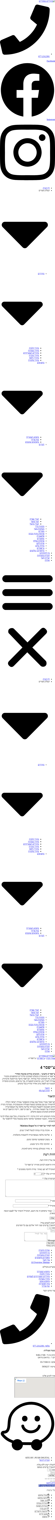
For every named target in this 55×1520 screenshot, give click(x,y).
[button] (27, 620)
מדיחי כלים (39, 546)
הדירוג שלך (49, 1174)
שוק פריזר (35, 439)
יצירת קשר (45, 558)
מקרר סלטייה (33, 360)
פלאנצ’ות (40, 536)
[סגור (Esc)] (46, 1478)
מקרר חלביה (34, 348)
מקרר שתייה (34, 355)
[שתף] (49, 1478)
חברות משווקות (43, 555)
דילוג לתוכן (50, 1483)
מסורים (41, 531)
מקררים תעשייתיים (31, 353)
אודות (47, 560)
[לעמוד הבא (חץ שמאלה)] (51, 1481)
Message (51, 1240)
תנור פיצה (35, 521)
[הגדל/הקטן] (54, 1478)
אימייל (51, 1206)
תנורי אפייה (34, 519)
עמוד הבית (50, 1058)
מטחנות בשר (39, 529)
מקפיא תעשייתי (32, 437)
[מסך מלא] (51, 1478)
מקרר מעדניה (33, 350)
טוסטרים (40, 538)
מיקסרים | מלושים (37, 550)
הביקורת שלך (48, 1178)
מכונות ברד (39, 526)
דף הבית (46, 188)
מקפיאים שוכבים (32, 442)
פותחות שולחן (38, 541)
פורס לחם (40, 543)
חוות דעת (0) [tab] (44, 1090)
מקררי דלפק (34, 358)
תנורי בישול (34, 524)
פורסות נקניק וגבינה (36, 533)
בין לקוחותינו (45, 553)
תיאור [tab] (47, 1088)
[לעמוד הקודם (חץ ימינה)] (54, 1481)
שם (53, 1201)
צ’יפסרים (40, 548)
